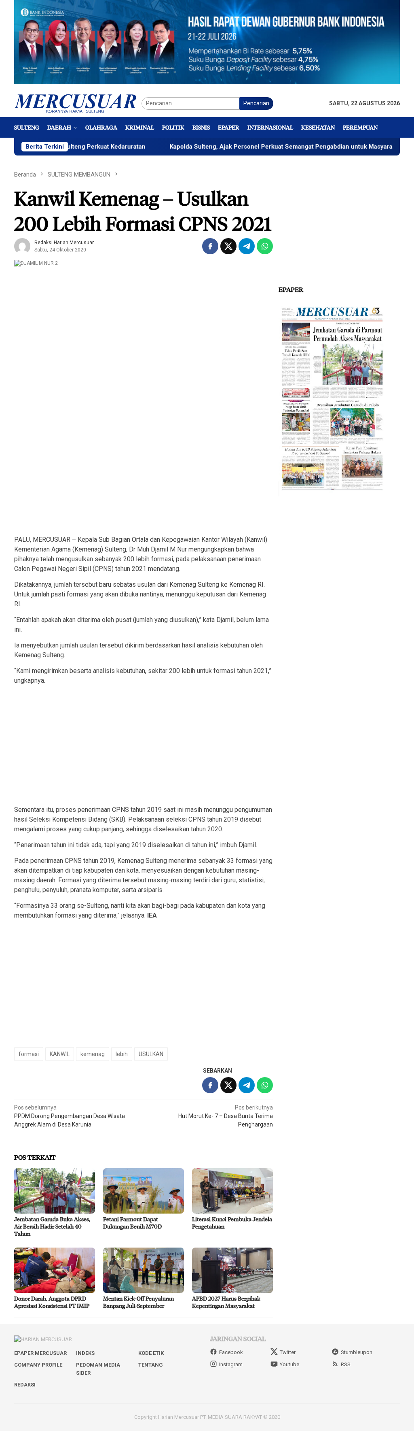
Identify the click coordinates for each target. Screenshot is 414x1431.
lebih (122, 1054)
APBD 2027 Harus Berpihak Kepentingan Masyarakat (226, 1302)
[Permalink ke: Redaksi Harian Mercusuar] (22, 245)
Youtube (289, 1364)
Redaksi (25, 1385)
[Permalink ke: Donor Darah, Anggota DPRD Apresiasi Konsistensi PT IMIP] (54, 1270)
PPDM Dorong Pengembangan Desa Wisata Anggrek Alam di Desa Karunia (69, 1116)
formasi (29, 1054)
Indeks (85, 1353)
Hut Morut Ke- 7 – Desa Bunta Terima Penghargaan (225, 1116)
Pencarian (256, 103)
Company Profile (38, 1365)
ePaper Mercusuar (40, 1353)
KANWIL (60, 1054)
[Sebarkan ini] (210, 246)
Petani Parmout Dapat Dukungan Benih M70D (132, 1222)
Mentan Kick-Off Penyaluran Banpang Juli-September (138, 1302)
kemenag (92, 1054)
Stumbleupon (356, 1352)
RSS (346, 1364)
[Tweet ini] (228, 246)
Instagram (231, 1364)
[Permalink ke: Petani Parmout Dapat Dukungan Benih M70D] (143, 1191)
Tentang (150, 1365)
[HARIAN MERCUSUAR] (78, 103)
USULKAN (151, 1054)
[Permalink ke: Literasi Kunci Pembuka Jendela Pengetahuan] (232, 1191)
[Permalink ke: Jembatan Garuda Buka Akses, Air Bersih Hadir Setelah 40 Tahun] (54, 1191)
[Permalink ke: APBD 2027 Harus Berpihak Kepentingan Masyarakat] (232, 1270)
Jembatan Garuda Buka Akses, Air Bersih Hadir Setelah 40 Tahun (52, 1226)
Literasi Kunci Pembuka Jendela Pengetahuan (232, 1222)
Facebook (231, 1352)
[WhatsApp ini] (265, 246)
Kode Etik (151, 1353)
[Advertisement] (143, 471)
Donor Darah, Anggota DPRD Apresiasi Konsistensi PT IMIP (51, 1302)
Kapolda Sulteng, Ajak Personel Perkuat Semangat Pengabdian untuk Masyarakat (251, 146)
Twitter (288, 1352)
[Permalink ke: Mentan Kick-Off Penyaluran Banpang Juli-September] (143, 1270)
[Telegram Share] (247, 246)
